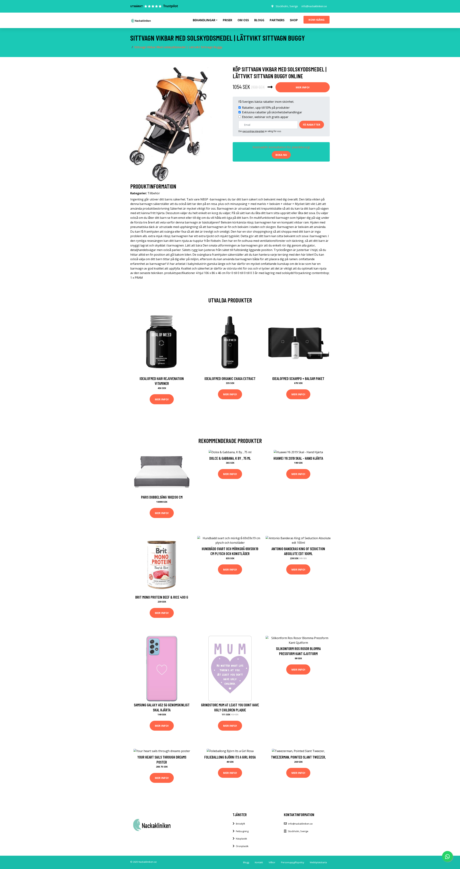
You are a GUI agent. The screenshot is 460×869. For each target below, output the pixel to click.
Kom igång (317, 19)
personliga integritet (253, 131)
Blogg (259, 20)
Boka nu (281, 155)
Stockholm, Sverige (287, 6)
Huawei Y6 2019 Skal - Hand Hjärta (298, 458)
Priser (227, 20)
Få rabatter (311, 124)
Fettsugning (242, 831)
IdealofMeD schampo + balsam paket (298, 378)
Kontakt (259, 862)
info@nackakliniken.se (314, 6)
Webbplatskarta (318, 862)
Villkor (272, 862)
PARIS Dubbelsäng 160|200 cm (162, 497)
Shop (294, 20)
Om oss (243, 20)
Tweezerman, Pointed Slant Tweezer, (298, 757)
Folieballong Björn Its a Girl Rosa (230, 757)
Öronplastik (242, 846)
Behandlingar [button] (204, 20)
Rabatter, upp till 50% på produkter (266, 108)
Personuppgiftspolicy (292, 862)
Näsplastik (241, 838)
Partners (277, 20)
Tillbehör (154, 193)
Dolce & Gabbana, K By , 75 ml (230, 458)
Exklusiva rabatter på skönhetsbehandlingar (272, 112)
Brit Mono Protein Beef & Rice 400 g (161, 597)
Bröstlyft (240, 823)
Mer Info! (302, 87)
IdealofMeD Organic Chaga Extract (230, 378)
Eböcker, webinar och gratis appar (265, 117)
